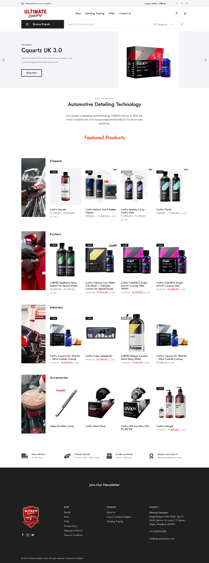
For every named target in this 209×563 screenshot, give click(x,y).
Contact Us (125, 13)
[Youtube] (32, 535)
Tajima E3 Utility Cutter (62, 426)
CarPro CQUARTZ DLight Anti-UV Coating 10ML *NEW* (134, 286)
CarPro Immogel (164, 426)
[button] (3, 59)
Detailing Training (95, 13)
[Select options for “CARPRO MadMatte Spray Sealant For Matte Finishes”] (58, 274)
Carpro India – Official (155, 4)
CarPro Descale (58, 209)
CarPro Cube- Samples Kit (98, 356)
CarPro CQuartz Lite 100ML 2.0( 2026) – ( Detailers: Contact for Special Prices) (100, 286)
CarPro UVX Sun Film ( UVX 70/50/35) (135, 428)
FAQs (111, 13)
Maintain (56, 307)
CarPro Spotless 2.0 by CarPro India (133, 211)
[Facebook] (22, 535)
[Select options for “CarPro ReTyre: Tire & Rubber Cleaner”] (94, 201)
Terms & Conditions (73, 535)
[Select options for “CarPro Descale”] (58, 201)
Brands (67, 512)
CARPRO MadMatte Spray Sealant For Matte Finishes (63, 284)
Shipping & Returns (73, 530)
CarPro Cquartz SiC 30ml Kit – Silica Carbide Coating (65, 357)
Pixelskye (79, 558)
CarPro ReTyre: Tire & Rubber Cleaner (100, 211)
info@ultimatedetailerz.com (162, 538)
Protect (55, 234)
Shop (78, 13)
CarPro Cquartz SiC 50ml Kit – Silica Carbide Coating (171, 357)
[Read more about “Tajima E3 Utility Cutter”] (58, 417)
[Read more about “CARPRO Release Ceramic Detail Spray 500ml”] (129, 347)
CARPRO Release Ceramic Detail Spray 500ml (134, 357)
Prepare (56, 160)
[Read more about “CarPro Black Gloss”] (94, 417)
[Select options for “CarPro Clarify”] (165, 201)
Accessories (59, 377)
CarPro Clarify (163, 209)
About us (111, 512)
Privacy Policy (70, 526)
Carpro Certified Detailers (119, 517)
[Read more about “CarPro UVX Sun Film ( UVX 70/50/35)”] (129, 417)
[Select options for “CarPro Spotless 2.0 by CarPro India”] (129, 201)
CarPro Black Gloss (95, 426)
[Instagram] (27, 535)
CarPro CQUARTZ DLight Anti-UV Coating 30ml (169, 284)
